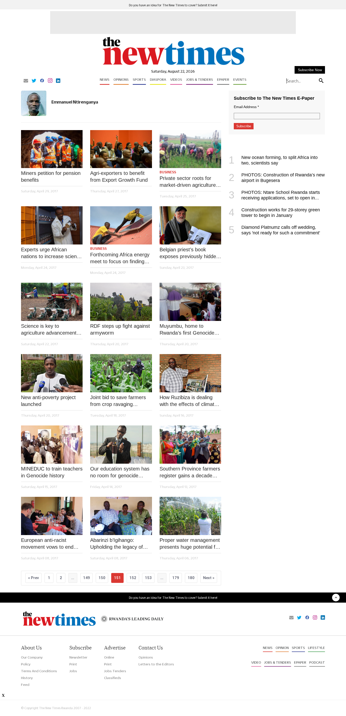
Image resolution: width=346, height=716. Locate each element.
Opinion (282, 648)
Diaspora (158, 79)
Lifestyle (316, 648)
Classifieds (112, 678)
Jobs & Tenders (199, 79)
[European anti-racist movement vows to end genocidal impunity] (52, 516)
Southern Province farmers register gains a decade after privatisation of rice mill (190, 472)
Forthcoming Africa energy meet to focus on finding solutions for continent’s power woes (119, 258)
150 (102, 578)
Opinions (121, 79)
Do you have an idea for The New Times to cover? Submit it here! (173, 5)
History (27, 678)
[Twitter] (34, 81)
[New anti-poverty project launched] (52, 373)
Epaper (223, 79)
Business (168, 172)
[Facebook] (42, 81)
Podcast (317, 662)
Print (73, 664)
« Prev (33, 578)
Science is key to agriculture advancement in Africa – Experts (51, 329)
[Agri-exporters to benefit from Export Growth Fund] (121, 149)
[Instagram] (50, 81)
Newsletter (78, 657)
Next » (208, 578)
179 (175, 578)
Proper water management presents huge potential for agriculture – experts (190, 543)
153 (148, 578)
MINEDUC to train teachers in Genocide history (52, 472)
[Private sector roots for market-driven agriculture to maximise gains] (190, 149)
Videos (176, 79)
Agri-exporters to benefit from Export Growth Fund (119, 176)
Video (256, 662)
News (104, 79)
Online (109, 657)
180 (191, 578)
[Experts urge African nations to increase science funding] (52, 225)
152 (132, 578)
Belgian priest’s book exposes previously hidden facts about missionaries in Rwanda (189, 253)
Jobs (73, 671)
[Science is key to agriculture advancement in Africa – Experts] (52, 302)
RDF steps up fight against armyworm (120, 329)
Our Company (32, 657)
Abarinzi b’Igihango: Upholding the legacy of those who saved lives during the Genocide (116, 543)
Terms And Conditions (39, 671)
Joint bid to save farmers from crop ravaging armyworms (118, 401)
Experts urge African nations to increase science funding (51, 253)
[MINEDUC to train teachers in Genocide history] (52, 444)
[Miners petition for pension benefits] (52, 149)
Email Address (246, 107)
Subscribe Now (310, 70)
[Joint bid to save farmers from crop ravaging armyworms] (121, 373)
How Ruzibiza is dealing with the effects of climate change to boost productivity (188, 401)
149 (86, 578)
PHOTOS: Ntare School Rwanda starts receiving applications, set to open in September (274, 198)
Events (239, 79)
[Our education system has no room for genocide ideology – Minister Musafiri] (121, 444)
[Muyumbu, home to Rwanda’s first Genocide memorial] (190, 302)
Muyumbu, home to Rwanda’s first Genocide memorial (187, 329)
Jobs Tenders (115, 671)
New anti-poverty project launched (48, 401)
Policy (25, 664)
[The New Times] (173, 65)
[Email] (26, 81)
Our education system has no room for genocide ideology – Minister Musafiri (120, 472)
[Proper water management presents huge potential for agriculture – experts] (190, 516)
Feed (25, 685)
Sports (139, 79)
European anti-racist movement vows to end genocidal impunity (47, 543)
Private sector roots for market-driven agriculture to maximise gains (188, 182)
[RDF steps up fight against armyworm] (121, 302)
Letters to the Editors (156, 664)
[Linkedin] (58, 81)
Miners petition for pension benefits (51, 176)
